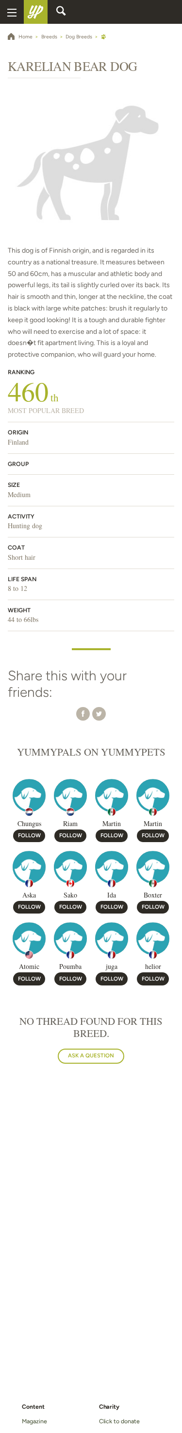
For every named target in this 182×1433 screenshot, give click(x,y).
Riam (70, 823)
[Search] (61, 12)
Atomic (29, 966)
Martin (111, 823)
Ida (111, 894)
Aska (29, 894)
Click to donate (119, 1421)
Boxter (153, 894)
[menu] (12, 12)
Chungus (29, 823)
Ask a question (91, 1055)
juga (111, 966)
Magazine (34, 1421)
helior (153, 966)
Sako (70, 894)
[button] (83, 713)
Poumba (70, 966)
